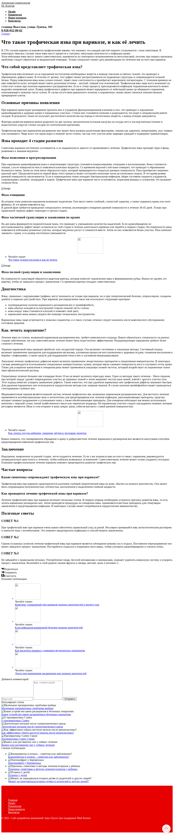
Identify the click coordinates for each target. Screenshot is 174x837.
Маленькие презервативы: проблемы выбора (27, 708)
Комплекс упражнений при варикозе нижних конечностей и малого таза (57, 604)
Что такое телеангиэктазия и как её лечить (32, 259)
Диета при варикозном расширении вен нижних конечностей (50, 673)
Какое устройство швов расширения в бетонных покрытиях (36, 714)
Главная (12, 800)
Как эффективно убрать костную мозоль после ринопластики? (37, 732)
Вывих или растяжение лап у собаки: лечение (28, 745)
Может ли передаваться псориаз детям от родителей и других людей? (48, 781)
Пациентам (15, 14)
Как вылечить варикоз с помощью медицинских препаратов (50, 650)
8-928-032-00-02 (11, 30)
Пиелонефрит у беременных (24, 763)
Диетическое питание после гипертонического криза (32, 726)
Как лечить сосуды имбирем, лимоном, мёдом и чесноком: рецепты (47, 433)
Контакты (14, 20)
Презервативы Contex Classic (18, 738)
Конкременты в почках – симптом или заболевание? (38, 756)
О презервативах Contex (15, 720)
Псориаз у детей (17, 775)
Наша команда (17, 17)
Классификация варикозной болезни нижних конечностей (49, 627)
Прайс (12, 11)
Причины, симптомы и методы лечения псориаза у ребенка (42, 769)
